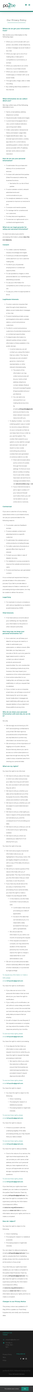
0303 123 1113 (14, 1210)
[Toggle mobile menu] (29, 5)
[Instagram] (26, 1358)
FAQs (4, 1360)
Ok (25, 1388)
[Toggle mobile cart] (26, 5)
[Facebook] (20, 1358)
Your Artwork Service (16, 1374)
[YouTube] (23, 1358)
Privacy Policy (7, 1354)
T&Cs (4, 1357)
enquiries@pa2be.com (11, 1339)
